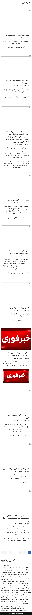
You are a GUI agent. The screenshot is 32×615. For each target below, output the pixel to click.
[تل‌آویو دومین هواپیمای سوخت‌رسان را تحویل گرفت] (16, 66)
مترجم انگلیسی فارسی (16, 570)
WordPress (12, 613)
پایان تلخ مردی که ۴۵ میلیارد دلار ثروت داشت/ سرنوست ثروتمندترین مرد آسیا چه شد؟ (16, 518)
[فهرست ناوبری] (3, 2)
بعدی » (4, 552)
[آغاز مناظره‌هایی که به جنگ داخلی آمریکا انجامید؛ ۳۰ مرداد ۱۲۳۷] (16, 236)
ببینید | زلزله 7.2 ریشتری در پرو (18, 200)
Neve (21, 613)
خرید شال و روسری (7, 572)
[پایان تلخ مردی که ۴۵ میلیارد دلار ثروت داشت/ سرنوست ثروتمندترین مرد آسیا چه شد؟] (16, 501)
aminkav (26, 38)
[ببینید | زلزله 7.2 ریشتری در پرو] (16, 186)
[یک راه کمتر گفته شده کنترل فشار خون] (16, 401)
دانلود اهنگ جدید (19, 567)
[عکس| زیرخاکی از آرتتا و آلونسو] (16, 294)
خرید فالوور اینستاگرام (7, 567)
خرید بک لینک (26, 570)
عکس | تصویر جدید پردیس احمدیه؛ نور (16, 468)
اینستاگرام (27, 567)
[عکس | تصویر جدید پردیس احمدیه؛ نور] (16, 454)
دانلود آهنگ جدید (11, 608)
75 (10, 552)
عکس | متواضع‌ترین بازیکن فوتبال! (17, 35)
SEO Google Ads (20, 610)
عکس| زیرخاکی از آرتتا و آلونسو (18, 308)
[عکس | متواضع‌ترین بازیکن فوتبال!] (16, 21)
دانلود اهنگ (22, 590)
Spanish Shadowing (7, 583)
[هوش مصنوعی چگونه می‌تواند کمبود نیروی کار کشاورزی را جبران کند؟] (16, 339)
